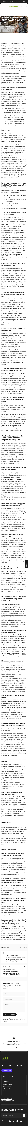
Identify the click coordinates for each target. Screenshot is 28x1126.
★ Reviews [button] (25, 564)
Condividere (6, 947)
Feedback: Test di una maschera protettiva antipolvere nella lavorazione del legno (15, 959)
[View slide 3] (15, 1047)
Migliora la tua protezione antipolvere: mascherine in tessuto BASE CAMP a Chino (11, 973)
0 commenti (17, 26)
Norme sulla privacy (8, 1019)
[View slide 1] (11, 1047)
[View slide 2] (13, 1047)
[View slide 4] (16, 1047)
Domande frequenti (7, 1122)
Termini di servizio (19, 1019)
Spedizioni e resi (7, 1124)
